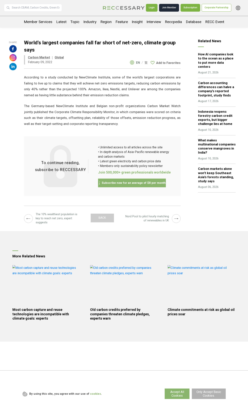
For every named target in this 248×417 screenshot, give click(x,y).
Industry (89, 22)
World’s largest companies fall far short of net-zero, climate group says (124, 8)
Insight (137, 22)
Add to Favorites (168, 63)
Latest (61, 22)
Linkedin (13, 66)
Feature (121, 22)
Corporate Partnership (216, 7)
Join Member (169, 7)
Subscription (190, 7)
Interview (153, 22)
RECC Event (214, 22)
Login (152, 7)
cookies (95, 394)
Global (59, 57)
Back (102, 217)
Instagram (13, 57)
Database (193, 22)
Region (106, 22)
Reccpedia (173, 22)
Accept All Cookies (177, 393)
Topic (74, 22)
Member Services (38, 22)
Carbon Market (39, 57)
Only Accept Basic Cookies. (208, 393)
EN (138, 62)
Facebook (13, 48)
